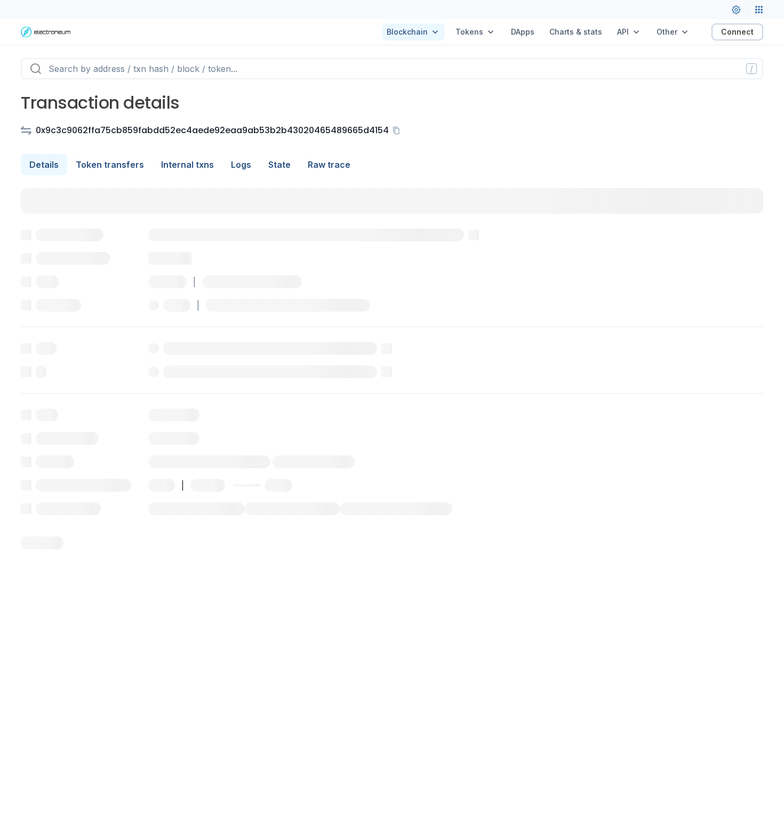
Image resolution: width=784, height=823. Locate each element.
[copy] (398, 130)
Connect (737, 31)
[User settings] (736, 9)
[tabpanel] (392, 368)
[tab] (44, 164)
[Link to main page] (45, 32)
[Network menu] (759, 9)
